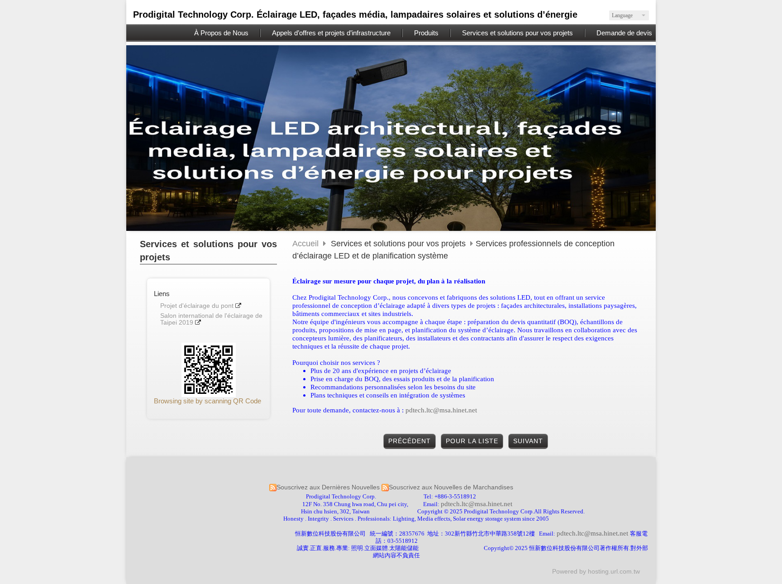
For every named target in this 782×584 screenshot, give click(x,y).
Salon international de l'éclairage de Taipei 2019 (211, 319)
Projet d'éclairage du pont (197, 305)
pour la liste (472, 441)
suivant (528, 441)
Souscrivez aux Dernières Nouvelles (328, 487)
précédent (409, 441)
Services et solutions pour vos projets (399, 243)
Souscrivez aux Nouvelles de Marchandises (451, 487)
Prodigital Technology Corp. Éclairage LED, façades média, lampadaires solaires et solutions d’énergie (355, 14)
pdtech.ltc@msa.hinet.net (441, 410)
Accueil (305, 243)
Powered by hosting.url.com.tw (596, 571)
